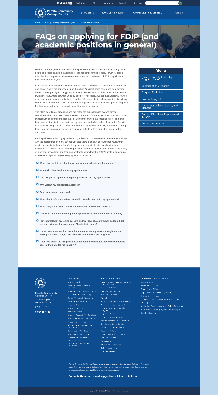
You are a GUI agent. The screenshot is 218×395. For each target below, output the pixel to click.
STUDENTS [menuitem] (87, 13)
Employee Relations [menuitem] (110, 314)
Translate (178, 13)
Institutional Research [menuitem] (111, 344)
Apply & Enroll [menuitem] (81, 3)
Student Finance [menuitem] (75, 308)
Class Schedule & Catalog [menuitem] (80, 295)
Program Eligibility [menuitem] (152, 92)
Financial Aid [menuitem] (73, 305)
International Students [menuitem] (78, 301)
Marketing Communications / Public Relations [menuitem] (162, 306)
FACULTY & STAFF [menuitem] (113, 13)
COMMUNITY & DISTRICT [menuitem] (148, 13)
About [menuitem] (95, 3)
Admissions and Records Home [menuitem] (82, 291)
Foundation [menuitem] (124, 3)
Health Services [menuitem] (75, 312)
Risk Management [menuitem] (109, 348)
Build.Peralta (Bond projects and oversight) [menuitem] (161, 310)
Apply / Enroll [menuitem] (74, 282)
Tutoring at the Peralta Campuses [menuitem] (78, 344)
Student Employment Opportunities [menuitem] (77, 339)
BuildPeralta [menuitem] (109, 3)
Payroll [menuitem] (104, 298)
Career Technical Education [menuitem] (80, 298)
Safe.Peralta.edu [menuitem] (148, 313)
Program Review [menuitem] (108, 351)
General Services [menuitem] (108, 338)
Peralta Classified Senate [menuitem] (112, 327)
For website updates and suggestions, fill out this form (103, 376)
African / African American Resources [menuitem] (80, 326)
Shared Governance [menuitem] (150, 296)
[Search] (180, 3)
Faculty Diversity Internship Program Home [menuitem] (157, 78)
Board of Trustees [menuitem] (149, 286)
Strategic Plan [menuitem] (147, 303)
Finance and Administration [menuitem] (113, 334)
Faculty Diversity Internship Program (60, 22)
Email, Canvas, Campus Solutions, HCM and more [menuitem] (116, 283)
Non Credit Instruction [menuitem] (78, 334)
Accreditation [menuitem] (147, 282)
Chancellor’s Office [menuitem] (149, 289)
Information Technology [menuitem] (112, 317)
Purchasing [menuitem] (106, 341)
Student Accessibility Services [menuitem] (82, 315)
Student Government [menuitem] (77, 322)
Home (37, 22)
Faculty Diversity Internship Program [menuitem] (113, 309)
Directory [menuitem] (138, 3)
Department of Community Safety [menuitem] (156, 292)
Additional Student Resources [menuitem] (82, 318)
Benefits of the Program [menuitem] (155, 86)
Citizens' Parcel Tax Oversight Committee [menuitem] (160, 299)
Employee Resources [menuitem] (110, 291)
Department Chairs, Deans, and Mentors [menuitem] (160, 107)
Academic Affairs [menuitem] (108, 331)
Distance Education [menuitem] (110, 288)
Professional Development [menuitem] (113, 305)
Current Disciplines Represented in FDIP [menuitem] (160, 115)
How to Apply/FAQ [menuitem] (153, 99)
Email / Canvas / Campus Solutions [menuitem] (79, 287)
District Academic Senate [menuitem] (112, 324)
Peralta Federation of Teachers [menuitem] (115, 321)
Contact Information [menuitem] (153, 123)
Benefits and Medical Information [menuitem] (116, 301)
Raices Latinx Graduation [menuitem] (79, 331)
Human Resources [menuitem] (109, 295)
